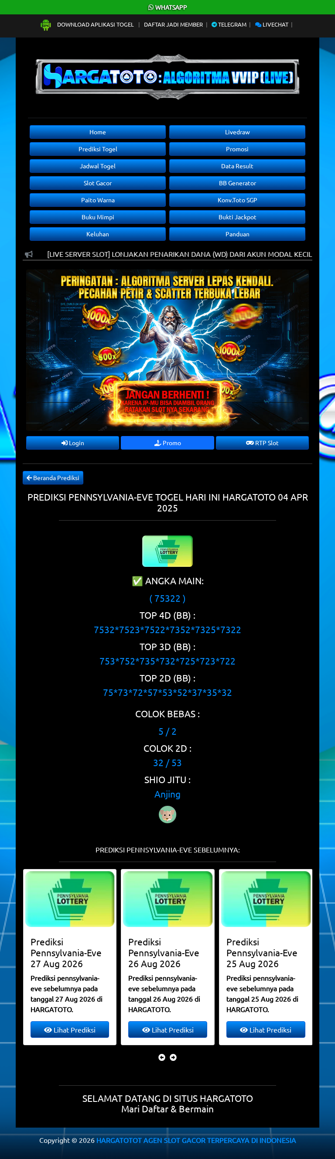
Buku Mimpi (98, 217)
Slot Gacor (98, 183)
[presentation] (161, 1057)
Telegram (231, 24)
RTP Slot (266, 443)
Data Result (237, 166)
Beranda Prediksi (55, 477)
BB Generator (237, 183)
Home (97, 132)
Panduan (238, 234)
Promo (171, 443)
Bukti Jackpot (237, 217)
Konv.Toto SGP (237, 200)
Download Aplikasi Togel (95, 24)
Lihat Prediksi (74, 1029)
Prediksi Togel (98, 149)
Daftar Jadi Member (173, 24)
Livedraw (237, 132)
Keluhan (97, 234)
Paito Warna (98, 200)
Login (76, 443)
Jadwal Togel (98, 166)
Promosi (237, 149)
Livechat (274, 24)
